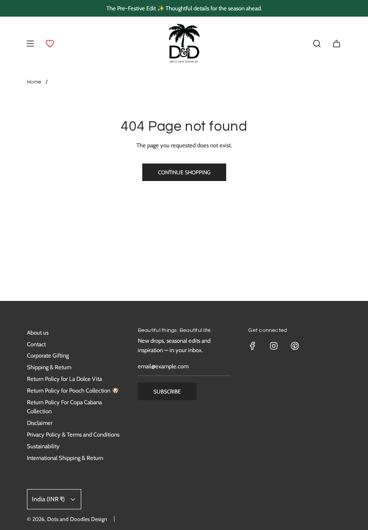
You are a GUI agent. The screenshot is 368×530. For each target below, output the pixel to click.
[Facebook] (253, 346)
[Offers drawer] (50, 43)
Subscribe (167, 391)
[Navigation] (30, 43)
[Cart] (336, 43)
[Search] (317, 43)
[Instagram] (274, 346)
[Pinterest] (295, 346)
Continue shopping (184, 172)
